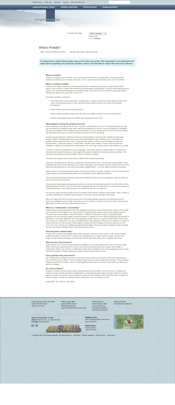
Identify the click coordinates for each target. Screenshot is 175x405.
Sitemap (57, 2)
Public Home (37, 2)
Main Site (48, 2)
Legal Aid (64, 308)
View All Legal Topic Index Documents (83, 52)
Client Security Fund (98, 306)
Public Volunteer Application (123, 304)
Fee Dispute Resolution (99, 308)
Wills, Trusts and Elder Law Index (52, 52)
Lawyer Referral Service (69, 304)
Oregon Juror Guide (38, 306)
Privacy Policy (100, 335)
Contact (65, 2)
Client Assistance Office (99, 304)
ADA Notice (77, 335)
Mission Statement (88, 335)
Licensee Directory (78, 2)
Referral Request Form (68, 306)
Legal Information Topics (39, 304)
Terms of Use (111, 335)
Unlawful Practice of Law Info (77, 308)
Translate (96, 38)
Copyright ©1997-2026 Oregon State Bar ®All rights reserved (51, 335)
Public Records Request (100, 310)
